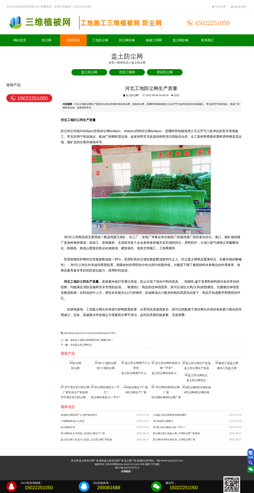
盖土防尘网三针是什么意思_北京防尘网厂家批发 (86, 439)
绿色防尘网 (239, 6)
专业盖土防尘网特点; (81, 344)
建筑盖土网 (105, 460)
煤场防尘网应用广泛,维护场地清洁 (79, 415)
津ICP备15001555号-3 (127, 467)
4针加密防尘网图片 (163, 421)
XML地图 (145, 464)
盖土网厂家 (130, 460)
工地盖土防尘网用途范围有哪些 (169, 415)
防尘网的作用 (68, 427)
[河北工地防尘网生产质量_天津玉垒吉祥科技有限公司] (84, 22)
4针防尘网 (220, 6)
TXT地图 (154, 464)
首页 (111, 62)
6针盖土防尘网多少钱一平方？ (169, 427)
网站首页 (19, 40)
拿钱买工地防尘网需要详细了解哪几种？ (91, 340)
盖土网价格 (181, 40)
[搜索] (250, 462)
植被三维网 (154, 40)
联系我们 (207, 40)
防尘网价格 (127, 40)
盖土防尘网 (138, 62)
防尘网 (46, 40)
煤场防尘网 (143, 460)
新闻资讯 (73, 40)
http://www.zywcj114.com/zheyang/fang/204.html (89, 333)
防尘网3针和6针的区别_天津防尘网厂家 (174, 439)
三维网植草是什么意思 (73, 421)
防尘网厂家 (93, 460)
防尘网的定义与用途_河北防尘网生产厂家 (83, 433)
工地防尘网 (100, 40)
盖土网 (82, 460)
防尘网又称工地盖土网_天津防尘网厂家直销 (176, 433)
